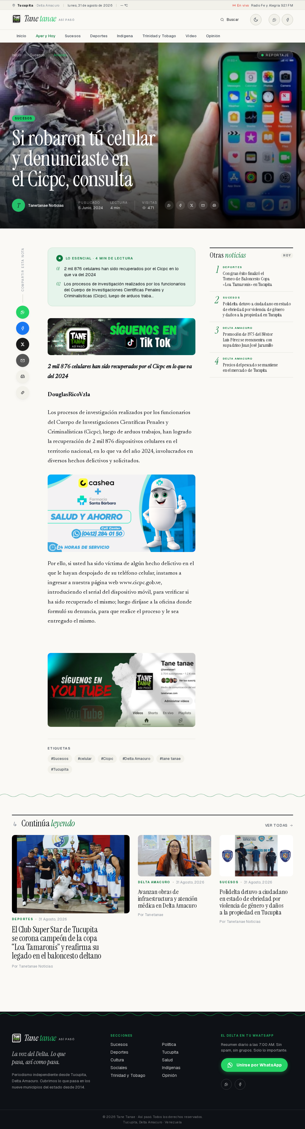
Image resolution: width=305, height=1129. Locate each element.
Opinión (213, 35)
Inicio (21, 35)
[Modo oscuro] (256, 19)
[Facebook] (287, 19)
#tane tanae (170, 758)
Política (169, 1044)
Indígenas (171, 1067)
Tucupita (170, 1052)
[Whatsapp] (274, 19)
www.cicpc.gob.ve (140, 583)
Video (191, 35)
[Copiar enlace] (22, 392)
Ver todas (276, 825)
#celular (85, 758)
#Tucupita (60, 769)
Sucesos (73, 35)
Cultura (117, 1060)
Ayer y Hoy (45, 35)
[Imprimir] (214, 205)
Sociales (119, 1067)
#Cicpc (107, 758)
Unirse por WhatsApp (259, 1065)
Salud (167, 1060)
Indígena (125, 35)
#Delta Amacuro (136, 758)
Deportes (99, 35)
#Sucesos (60, 758)
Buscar (233, 19)
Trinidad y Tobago (159, 35)
